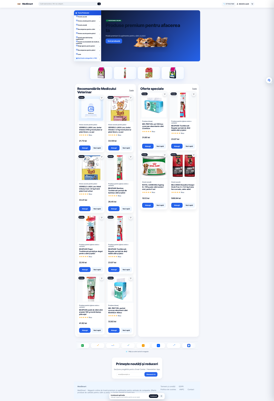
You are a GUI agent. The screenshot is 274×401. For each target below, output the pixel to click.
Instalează (153, 396)
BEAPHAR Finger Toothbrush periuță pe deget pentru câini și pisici (91, 251)
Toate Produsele (82, 13)
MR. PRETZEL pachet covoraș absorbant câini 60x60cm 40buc (118, 310)
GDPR (181, 386)
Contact (191, 389)
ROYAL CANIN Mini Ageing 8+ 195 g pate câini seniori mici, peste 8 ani (153, 187)
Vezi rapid (97, 148)
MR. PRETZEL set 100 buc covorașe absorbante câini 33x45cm (153, 126)
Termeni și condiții (168, 386)
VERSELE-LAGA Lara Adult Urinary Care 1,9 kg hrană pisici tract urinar (90, 188)
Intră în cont (244, 4)
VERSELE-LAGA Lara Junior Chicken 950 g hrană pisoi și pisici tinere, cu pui (90, 129)
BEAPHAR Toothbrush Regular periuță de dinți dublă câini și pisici (117, 251)
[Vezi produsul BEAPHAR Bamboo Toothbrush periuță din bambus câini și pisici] (125, 73)
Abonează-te (151, 374)
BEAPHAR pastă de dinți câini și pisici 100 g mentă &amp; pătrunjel (91, 312)
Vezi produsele (114, 41)
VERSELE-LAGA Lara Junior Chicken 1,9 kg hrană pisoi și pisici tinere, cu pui (119, 129)
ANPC (181, 389)
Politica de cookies (168, 389)
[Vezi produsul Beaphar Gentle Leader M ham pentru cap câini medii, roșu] (149, 73)
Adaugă (85, 148)
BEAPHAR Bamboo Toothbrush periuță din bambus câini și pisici (117, 190)
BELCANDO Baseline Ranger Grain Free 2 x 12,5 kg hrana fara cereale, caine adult (182, 187)
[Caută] (99, 4)
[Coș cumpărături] (252, 4)
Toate (131, 90)
